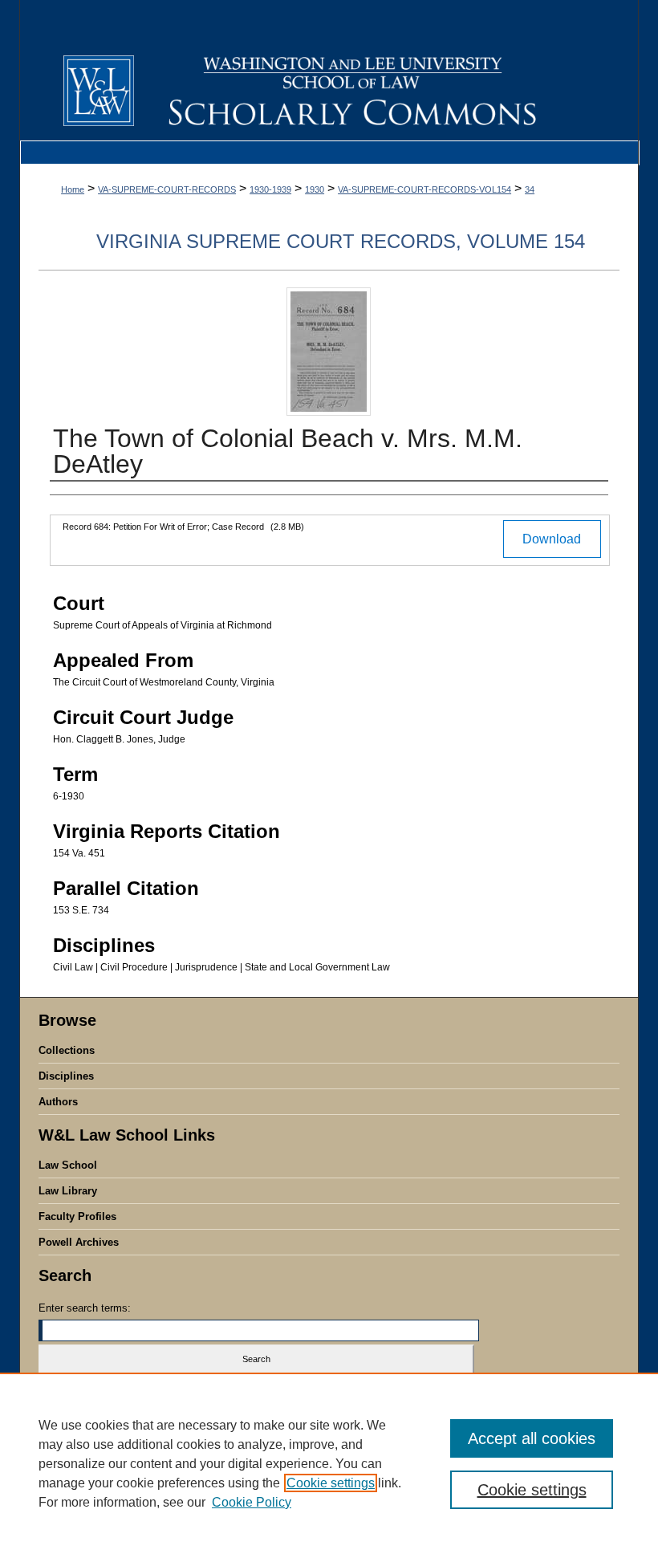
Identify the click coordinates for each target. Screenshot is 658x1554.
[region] (329, 1463)
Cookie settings (330, 1483)
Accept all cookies (531, 1438)
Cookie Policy (251, 1502)
